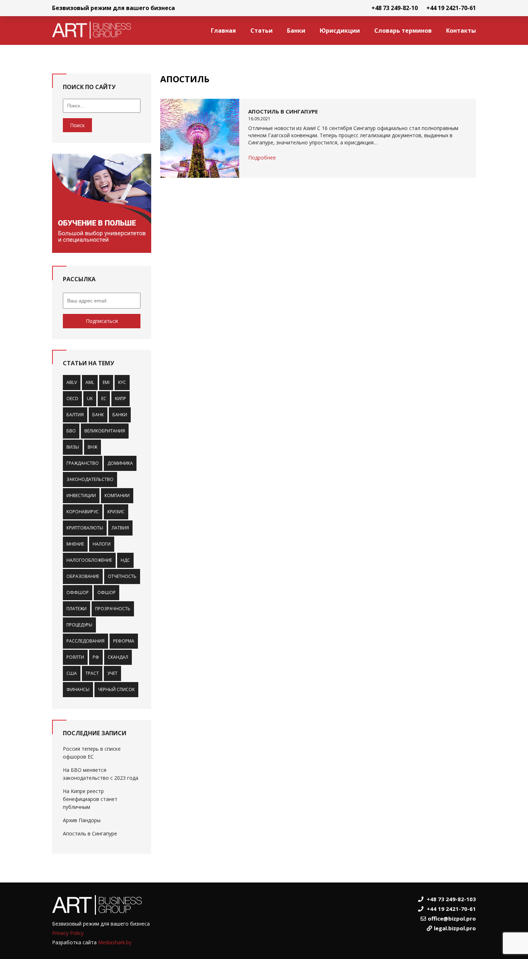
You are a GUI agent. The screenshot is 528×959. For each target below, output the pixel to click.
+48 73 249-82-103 (451, 899)
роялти (75, 657)
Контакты (461, 30)
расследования (85, 641)
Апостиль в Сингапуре (90, 833)
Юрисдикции (340, 30)
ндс (125, 560)
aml (89, 382)
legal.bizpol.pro (455, 928)
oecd (72, 398)
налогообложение (89, 560)
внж (92, 447)
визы (72, 447)
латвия (120, 528)
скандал (118, 657)
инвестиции (81, 495)
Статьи (261, 30)
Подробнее (262, 157)
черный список (116, 689)
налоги (102, 544)
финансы (77, 689)
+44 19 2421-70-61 (451, 8)
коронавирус (82, 512)
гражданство (82, 463)
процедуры (79, 625)
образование (82, 576)
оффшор (77, 592)
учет (112, 673)
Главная (223, 30)
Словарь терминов (403, 30)
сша (71, 673)
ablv (71, 382)
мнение (75, 544)
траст (92, 673)
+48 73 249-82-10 (394, 8)
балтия (75, 415)
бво (71, 431)
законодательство (90, 479)
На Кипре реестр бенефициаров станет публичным (90, 799)
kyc (122, 382)
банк (98, 415)
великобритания (104, 431)
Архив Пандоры (82, 820)
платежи (76, 609)
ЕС (103, 398)
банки (119, 415)
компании (117, 495)
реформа (123, 641)
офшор (106, 592)
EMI (106, 382)
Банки (296, 30)
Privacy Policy (68, 933)
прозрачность (112, 609)
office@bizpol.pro (452, 918)
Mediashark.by (114, 942)
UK (90, 398)
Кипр (120, 398)
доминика (120, 463)
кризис (116, 512)
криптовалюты (84, 528)
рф (96, 657)
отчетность (122, 576)
